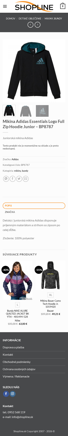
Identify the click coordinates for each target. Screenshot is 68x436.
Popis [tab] (8, 205)
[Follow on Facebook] (6, 394)
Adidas (15, 159)
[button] (5, 6)
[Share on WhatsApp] (6, 179)
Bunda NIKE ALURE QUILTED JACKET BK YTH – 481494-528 (17, 313)
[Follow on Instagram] (13, 394)
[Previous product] (37, 24)
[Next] (59, 71)
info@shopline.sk (23, 417)
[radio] (17, 304)
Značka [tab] (10, 212)
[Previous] (8, 71)
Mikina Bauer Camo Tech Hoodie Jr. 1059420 (50, 303)
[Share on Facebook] (13, 179)
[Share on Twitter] (19, 179)
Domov (10, 18)
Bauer (50, 310)
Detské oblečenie (30, 18)
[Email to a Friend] (26, 179)
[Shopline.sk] (34, 6)
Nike (17, 320)
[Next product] (30, 24)
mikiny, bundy (53, 18)
